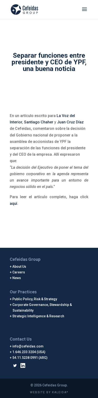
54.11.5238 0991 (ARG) (30, 358)
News (17, 278)
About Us (19, 266)
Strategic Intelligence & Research (38, 316)
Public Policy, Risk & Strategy (35, 299)
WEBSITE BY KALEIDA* (49, 392)
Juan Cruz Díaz (70, 122)
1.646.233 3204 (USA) (29, 352)
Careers (19, 272)
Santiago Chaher (38, 122)
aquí (13, 203)
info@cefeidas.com (28, 346)
